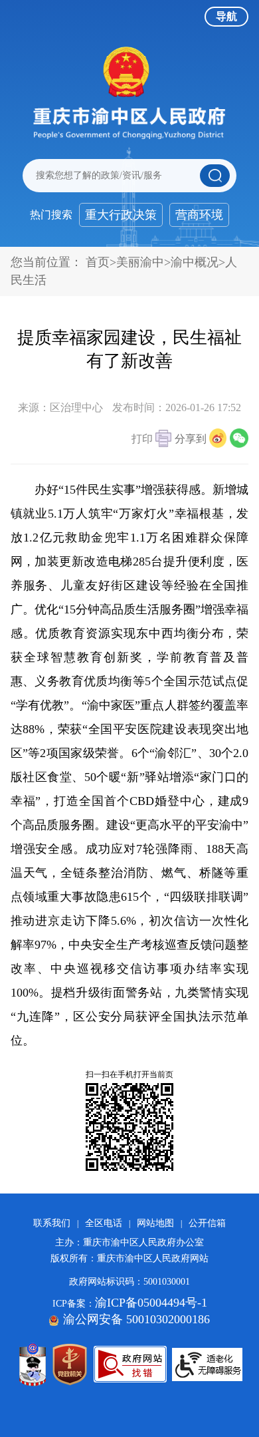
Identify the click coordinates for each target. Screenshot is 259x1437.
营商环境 (199, 215)
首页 (98, 262)
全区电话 (103, 1223)
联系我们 (51, 1223)
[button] (151, 440)
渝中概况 (194, 262)
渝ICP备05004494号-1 (151, 1302)
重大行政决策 (121, 215)
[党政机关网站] (69, 1364)
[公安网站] (32, 1364)
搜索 (215, 175)
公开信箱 (207, 1223)
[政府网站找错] (130, 1364)
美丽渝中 (140, 262)
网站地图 (155, 1223)
